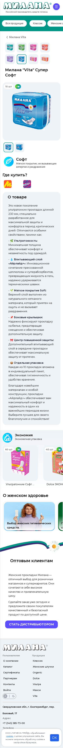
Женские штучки (43, 666)
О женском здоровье (25, 495)
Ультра (37, 684)
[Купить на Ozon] (27, 184)
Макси (37, 690)
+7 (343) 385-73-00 (14, 723)
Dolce (36, 678)
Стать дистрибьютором (31, 624)
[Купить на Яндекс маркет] (8, 184)
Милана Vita (17, 37)
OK (54, 738)
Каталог (7, 666)
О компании (10, 660)
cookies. (9, 736)
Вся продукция (14, 23)
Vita (35, 696)
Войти (7, 690)
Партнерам (10, 678)
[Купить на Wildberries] (17, 184)
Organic (37, 672)
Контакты (9, 684)
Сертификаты (11, 672)
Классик (38, 660)
